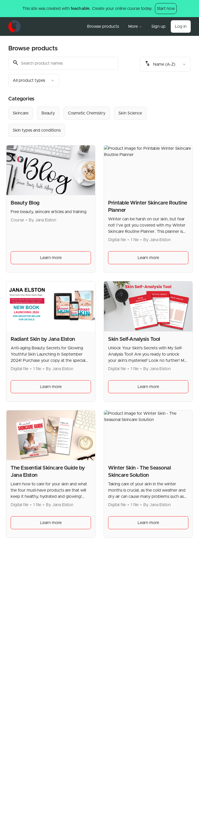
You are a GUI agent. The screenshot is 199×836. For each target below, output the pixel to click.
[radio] (20, 113)
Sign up (158, 26)
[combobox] (33, 80)
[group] (99, 122)
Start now (166, 8)
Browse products (103, 26)
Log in (181, 26)
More (133, 26)
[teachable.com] (80, 8)
